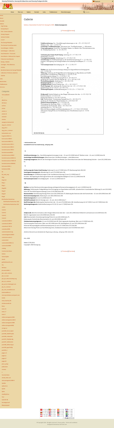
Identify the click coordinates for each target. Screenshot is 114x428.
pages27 (4, 358)
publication (5, 366)
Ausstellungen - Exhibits (7, 48)
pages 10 (4, 353)
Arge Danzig (4, 26)
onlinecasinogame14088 (8, 322)
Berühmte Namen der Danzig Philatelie (11, 70)
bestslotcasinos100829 (8, 155)
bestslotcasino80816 (7, 152)
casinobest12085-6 (7, 223)
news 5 (4, 314)
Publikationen (53, 12)
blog (3, 177)
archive (4, 105)
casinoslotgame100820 (8, 234)
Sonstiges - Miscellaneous (8, 64)
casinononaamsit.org (7, 232)
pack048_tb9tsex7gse (8, 344)
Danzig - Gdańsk (5, 62)
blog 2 (3, 183)
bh (2, 171)
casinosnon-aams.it (7, 237)
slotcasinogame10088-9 (8, 380)
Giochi (3, 259)
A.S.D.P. (3, 40)
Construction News (7, 251)
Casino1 (4, 210)
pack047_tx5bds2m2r (7, 342)
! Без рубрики (5, 94)
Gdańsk (3, 75)
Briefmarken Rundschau (8, 199)
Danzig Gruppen (5, 34)
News (3, 306)
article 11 (4, 111)
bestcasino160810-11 (7, 141)
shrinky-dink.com (6, 377)
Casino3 (4, 215)
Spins (3, 391)
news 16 (4, 309)
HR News (4, 267)
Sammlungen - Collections (8, 51)
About (1, 18)
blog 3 (3, 185)
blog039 (4, 188)
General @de (5, 256)
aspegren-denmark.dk (8, 122)
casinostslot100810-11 (8, 243)
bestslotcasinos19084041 (8, 163)
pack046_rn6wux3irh (7, 336)
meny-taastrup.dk (6, 300)
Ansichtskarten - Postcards (8, 53)
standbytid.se (5, 394)
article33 (4, 116)
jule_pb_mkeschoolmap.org (9, 278)
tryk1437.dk (5, 399)
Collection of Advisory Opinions (9, 73)
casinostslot (5, 240)
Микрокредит (6, 405)
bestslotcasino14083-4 (8, 147)
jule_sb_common (6, 281)
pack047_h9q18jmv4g (7, 339)
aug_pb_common (6, 125)
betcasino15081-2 (6, 166)
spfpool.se (5, 386)
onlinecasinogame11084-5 (9, 320)
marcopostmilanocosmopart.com (11, 295)
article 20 (4, 114)
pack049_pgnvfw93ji (7, 347)
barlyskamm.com (6, 133)
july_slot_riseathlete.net (8, 289)
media (3, 298)
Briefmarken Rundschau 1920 (11, 201)
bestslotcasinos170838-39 (9, 160)
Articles (3, 67)
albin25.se (4, 100)
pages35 (4, 361)
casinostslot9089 (6, 245)
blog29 (3, 194)
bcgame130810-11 (6, 136)
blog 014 (4, 180)
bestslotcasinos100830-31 (9, 158)
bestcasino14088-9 (7, 138)
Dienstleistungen (66, 12)
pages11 (4, 355)
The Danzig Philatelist (6, 42)
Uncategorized (6, 402)
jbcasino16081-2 (6, 270)
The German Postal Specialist (8, 45)
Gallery (26, 25)
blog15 (3, 191)
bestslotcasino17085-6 (8, 149)
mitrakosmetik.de (6, 303)
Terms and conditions (71, 422)
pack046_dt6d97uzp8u (8, 333)
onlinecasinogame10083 (8, 317)
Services (2, 87)
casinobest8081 (6, 229)
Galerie (29, 12)
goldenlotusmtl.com (7, 262)
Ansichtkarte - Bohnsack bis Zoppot (10, 56)
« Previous (64, 30)
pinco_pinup (5, 364)
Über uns (20, 12)
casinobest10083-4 (7, 221)
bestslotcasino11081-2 (8, 144)
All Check (4, 103)
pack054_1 (4, 350)
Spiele (3, 388)
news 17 (4, 311)
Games (4, 254)
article (3, 108)
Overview (71, 30)
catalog (4, 248)
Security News (5, 375)
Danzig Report (4, 29)
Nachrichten (3, 81)
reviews (4, 369)
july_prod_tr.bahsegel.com (9, 284)
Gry (3, 265)
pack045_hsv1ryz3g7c (8, 331)
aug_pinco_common (7, 130)
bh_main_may (5, 174)
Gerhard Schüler (5, 37)
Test (3, 397)
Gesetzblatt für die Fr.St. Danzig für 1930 (41, 25)
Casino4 (4, 218)
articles (4, 119)
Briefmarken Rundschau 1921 (11, 204)
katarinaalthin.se (6, 292)
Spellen (4, 383)
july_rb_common (6, 287)
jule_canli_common (7, 273)
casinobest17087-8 (7, 226)
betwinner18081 (6, 169)
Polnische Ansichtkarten (7, 59)
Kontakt (36, 12)
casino (3, 207)
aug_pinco (4, 127)
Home (12, 12)
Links (44, 12)
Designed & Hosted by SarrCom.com (57, 424)
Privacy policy (61, 422)
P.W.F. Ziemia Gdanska (6, 31)
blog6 (3, 196)
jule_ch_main (5, 276)
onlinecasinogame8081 (8, 325)
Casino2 (4, 212)
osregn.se (4, 328)
